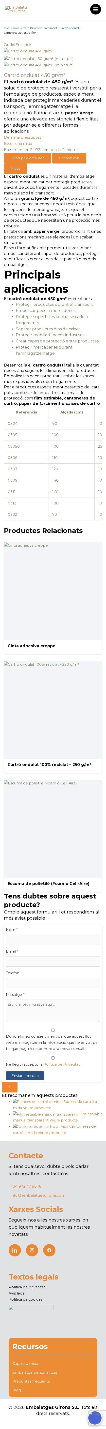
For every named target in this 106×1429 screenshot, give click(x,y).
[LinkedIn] (15, 1250)
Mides (15, 168)
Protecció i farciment (43, 28)
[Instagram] (32, 1250)
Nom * (12, 930)
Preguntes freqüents (31, 1381)
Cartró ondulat (70, 28)
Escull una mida (18, 143)
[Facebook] (49, 1250)
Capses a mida (25, 1363)
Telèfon (12, 973)
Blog (16, 1390)
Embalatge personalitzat (34, 1372)
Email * (12, 951)
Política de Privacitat (61, 1064)
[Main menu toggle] (95, 9)
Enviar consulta (25, 1076)
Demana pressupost (22, 137)
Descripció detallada (27, 158)
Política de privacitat (27, 1287)
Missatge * (15, 994)
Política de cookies (25, 1299)
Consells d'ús (69, 158)
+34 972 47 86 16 (26, 1186)
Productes (19, 28)
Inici (7, 28)
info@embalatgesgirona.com (38, 1195)
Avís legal (17, 1293)
